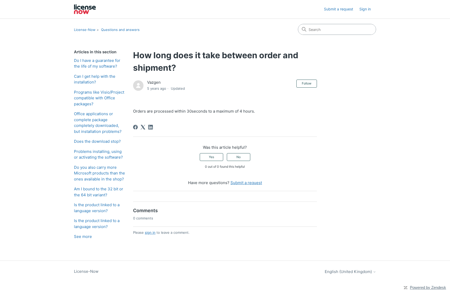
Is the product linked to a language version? (97, 207)
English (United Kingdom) (349, 271)
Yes (211, 157)
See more (83, 236)
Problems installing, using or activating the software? (98, 154)
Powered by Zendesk (428, 287)
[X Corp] (143, 127)
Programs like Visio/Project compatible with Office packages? (99, 98)
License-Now (85, 30)
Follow (306, 83)
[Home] (85, 9)
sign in (150, 232)
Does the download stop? (97, 141)
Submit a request (338, 9)
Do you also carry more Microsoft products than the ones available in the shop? (99, 173)
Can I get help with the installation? (94, 79)
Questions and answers (120, 30)
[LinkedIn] (150, 127)
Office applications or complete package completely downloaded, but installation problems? (98, 122)
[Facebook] (135, 127)
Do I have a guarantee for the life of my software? (97, 63)
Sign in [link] (365, 9)
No (238, 157)
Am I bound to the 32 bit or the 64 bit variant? (98, 191)
